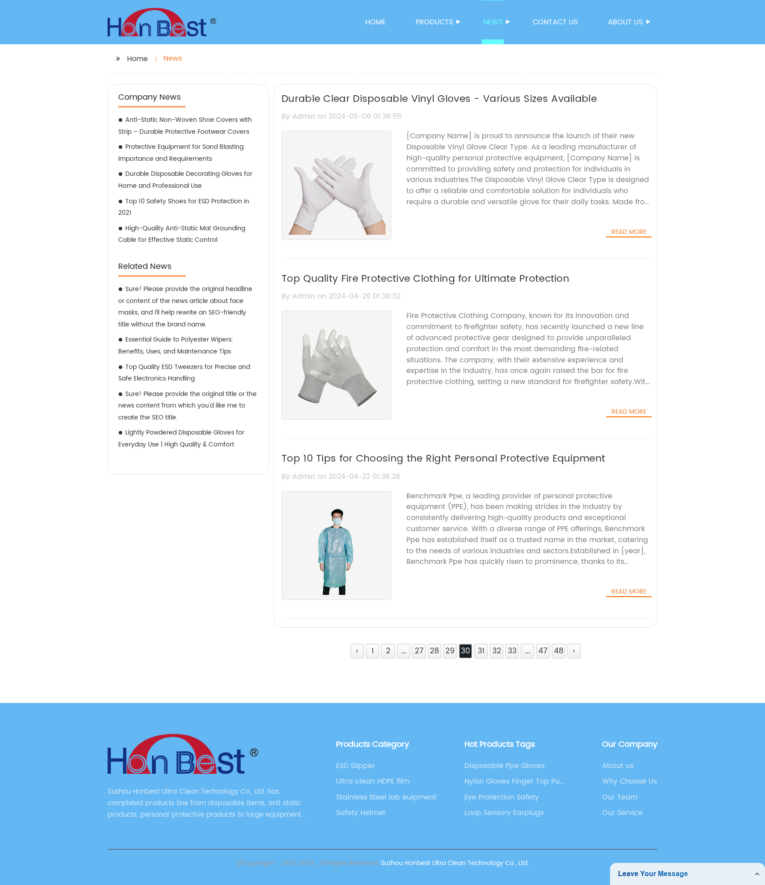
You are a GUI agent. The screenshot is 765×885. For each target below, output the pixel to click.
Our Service (622, 813)
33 (512, 651)
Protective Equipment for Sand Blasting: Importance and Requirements (181, 153)
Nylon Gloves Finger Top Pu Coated (512, 781)
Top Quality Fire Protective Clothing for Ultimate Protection (425, 279)
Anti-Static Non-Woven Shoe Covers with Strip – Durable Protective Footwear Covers (185, 126)
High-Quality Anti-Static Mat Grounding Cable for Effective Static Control (181, 234)
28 (434, 651)
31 (481, 651)
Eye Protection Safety (501, 797)
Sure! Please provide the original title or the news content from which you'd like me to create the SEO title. (187, 406)
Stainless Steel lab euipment (386, 797)
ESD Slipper (355, 766)
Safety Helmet (361, 812)
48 (559, 651)
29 (450, 651)
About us (625, 22)
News (492, 22)
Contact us (555, 22)
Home (375, 22)
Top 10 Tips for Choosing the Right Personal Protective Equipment (443, 458)
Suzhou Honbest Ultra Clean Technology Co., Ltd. (455, 863)
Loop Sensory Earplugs (504, 812)
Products (434, 22)
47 (543, 651)
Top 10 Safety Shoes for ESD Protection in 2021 (183, 207)
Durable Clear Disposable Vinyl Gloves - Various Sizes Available (439, 99)
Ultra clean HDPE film (373, 781)
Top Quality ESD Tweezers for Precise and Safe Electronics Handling (184, 373)
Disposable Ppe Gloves (504, 766)
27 (419, 651)
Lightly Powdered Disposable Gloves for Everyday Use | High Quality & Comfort (181, 438)
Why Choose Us (629, 781)
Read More (628, 232)
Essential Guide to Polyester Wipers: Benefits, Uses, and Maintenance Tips (175, 345)
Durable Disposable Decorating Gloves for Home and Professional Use (185, 180)
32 (496, 651)
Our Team (620, 797)
